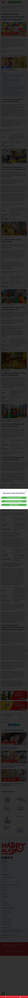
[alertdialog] (14, 997)
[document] (14, 499)
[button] (26, 490)
